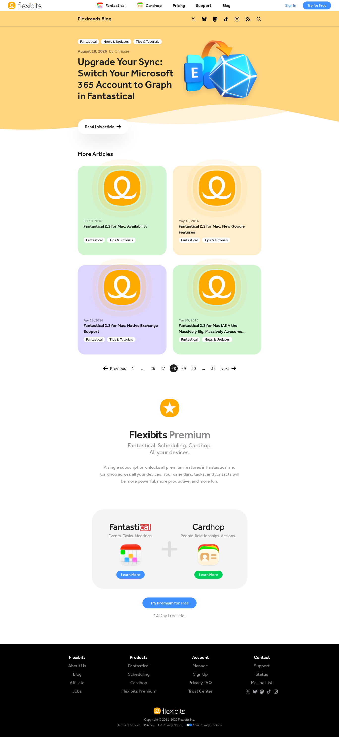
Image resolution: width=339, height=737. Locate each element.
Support (203, 5)
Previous (118, 368)
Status (262, 674)
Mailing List (262, 682)
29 (183, 368)
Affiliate (77, 682)
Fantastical (115, 5)
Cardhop (154, 5)
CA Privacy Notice (170, 725)
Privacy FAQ (200, 682)
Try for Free (316, 5)
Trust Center (200, 691)
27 (163, 368)
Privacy (149, 725)
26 (153, 368)
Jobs (77, 691)
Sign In (290, 5)
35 (213, 368)
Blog (226, 5)
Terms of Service (128, 725)
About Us (77, 665)
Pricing (179, 5)
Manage (200, 665)
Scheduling (139, 674)
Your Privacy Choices (207, 725)
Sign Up (200, 674)
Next (224, 368)
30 (193, 368)
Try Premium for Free (169, 602)
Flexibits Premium (138, 691)
